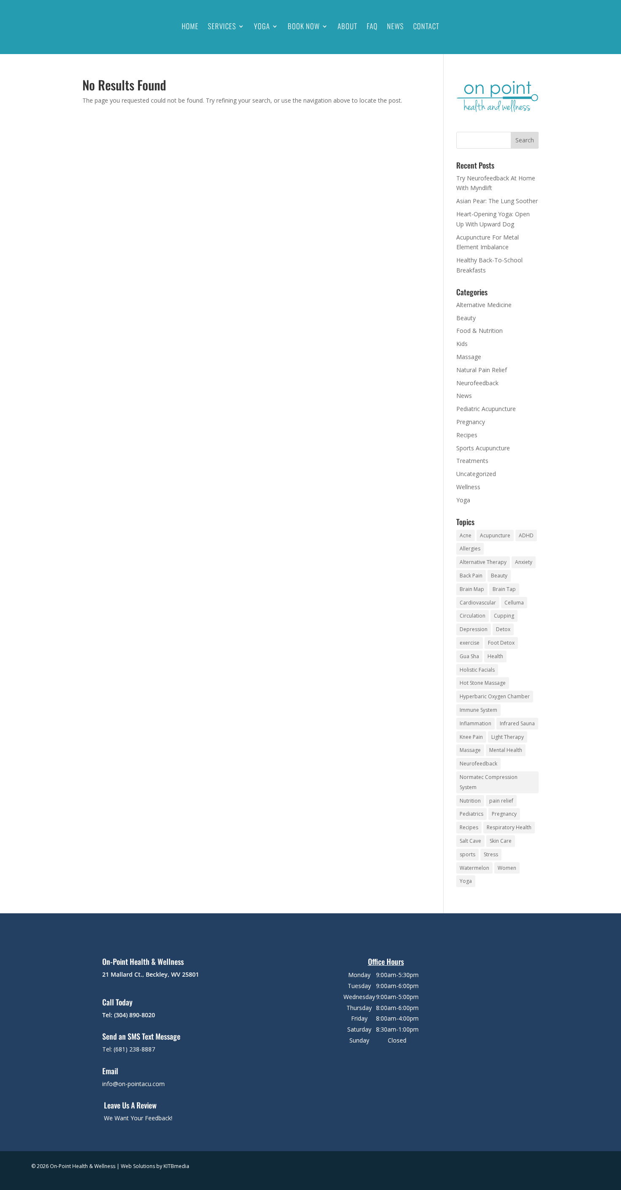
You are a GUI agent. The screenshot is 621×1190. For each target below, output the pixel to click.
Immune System (478, 709)
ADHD (526, 535)
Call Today (117, 1002)
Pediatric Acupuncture (486, 409)
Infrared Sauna (517, 723)
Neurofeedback (477, 383)
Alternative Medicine (484, 305)
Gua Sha (469, 656)
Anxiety (523, 562)
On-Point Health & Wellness (143, 961)
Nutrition (470, 800)
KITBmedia (176, 1166)
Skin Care (501, 840)
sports (467, 854)
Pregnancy (470, 422)
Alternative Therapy (483, 562)
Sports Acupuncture (483, 448)
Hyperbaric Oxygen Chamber (495, 696)
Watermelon (474, 867)
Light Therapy (507, 737)
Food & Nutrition (479, 331)
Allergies (470, 548)
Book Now (304, 26)
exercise (469, 642)
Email (110, 1070)
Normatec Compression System (489, 782)
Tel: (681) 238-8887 (128, 1049)
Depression (474, 629)
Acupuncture (495, 535)
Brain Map (472, 589)
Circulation (472, 615)
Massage (468, 357)
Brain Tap (504, 589)
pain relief (501, 800)
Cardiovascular (478, 602)
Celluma (514, 602)
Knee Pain (471, 737)
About (347, 26)
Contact (426, 26)
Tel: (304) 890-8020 (128, 1015)
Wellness (468, 487)
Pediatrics (471, 813)
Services (222, 26)
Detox (503, 629)
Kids (462, 344)
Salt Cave (470, 840)
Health (495, 656)
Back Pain (471, 575)
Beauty (466, 318)
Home (190, 26)
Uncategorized (476, 474)
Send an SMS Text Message (141, 1036)
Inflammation (475, 723)
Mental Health (505, 750)
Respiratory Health (509, 827)
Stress (491, 854)
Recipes (466, 435)
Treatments (472, 461)
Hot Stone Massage (483, 682)
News (395, 26)
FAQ (372, 26)
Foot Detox (501, 642)
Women (507, 867)
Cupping (504, 615)
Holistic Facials (477, 669)
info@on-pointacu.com (133, 1084)
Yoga (262, 26)
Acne (465, 535)
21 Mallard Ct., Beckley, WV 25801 (150, 974)
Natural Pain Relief (481, 370)
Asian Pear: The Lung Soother (497, 201)
